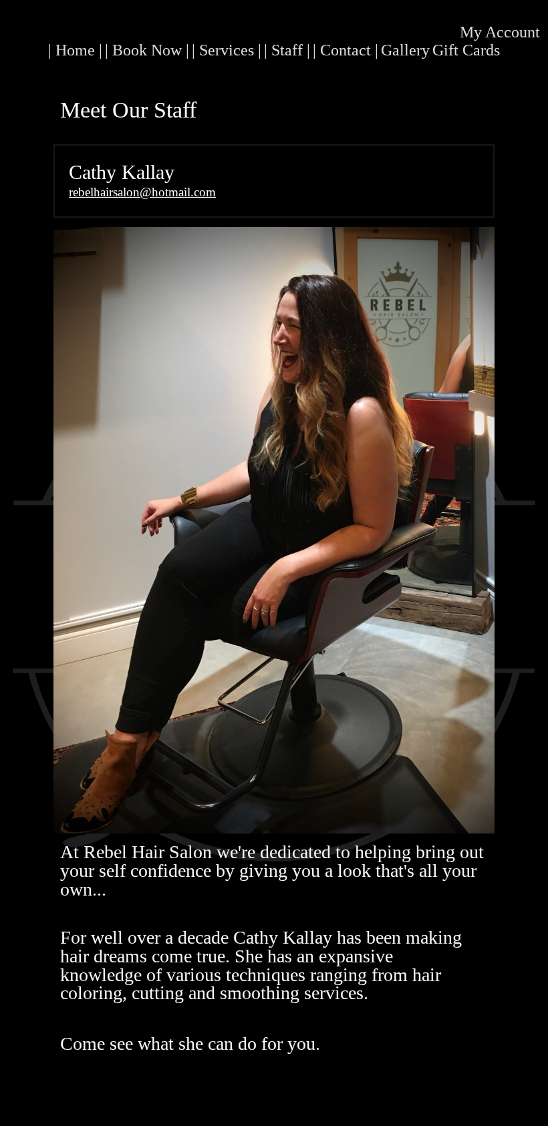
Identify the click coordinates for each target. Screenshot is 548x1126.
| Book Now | (147, 50)
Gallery (405, 50)
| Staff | (287, 50)
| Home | (75, 50)
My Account (500, 32)
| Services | (226, 50)
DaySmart (321, 1117)
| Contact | (345, 50)
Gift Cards (466, 50)
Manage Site (232, 1117)
